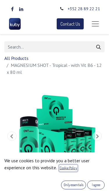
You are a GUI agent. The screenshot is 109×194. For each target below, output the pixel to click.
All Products (16, 58)
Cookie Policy (68, 168)
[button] (11, 136)
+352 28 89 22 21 (84, 8)
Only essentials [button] (73, 185)
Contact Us (70, 24)
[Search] (98, 46)
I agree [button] (96, 185)
